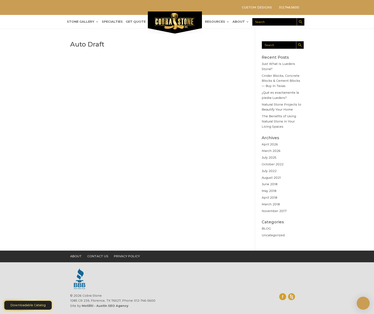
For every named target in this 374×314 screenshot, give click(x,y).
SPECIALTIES (112, 22)
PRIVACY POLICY (127, 256)
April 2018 (269, 198)
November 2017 (274, 211)
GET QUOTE (136, 22)
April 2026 (270, 144)
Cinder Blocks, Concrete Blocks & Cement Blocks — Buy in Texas (281, 81)
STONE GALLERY (80, 22)
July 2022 (269, 171)
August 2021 (271, 178)
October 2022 (273, 164)
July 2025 (269, 157)
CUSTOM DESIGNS (257, 7)
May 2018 (269, 191)
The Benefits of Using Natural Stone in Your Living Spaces (279, 121)
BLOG (266, 228)
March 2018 (271, 204)
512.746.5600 (289, 7)
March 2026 (271, 151)
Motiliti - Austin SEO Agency (105, 306)
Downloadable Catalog (28, 305)
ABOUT (238, 22)
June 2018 (269, 184)
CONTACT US (97, 256)
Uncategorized (273, 235)
